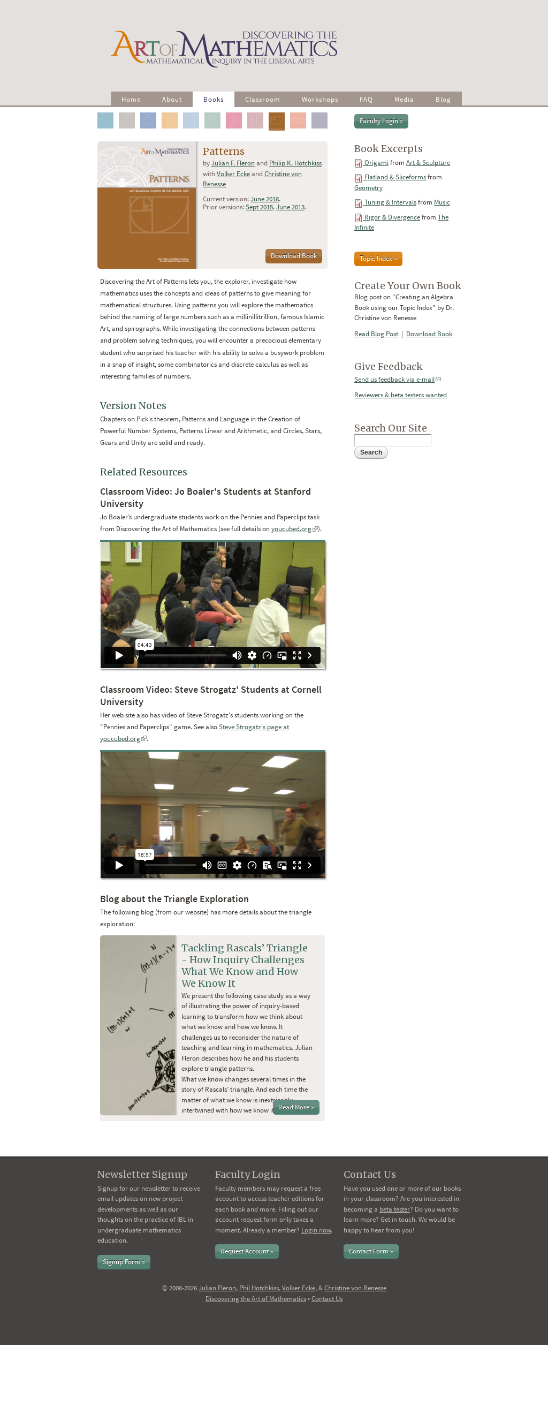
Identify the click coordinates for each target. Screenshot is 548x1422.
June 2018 (264, 198)
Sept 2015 (259, 206)
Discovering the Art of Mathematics (256, 1298)
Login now (316, 1230)
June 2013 (290, 206)
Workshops (320, 99)
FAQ (366, 99)
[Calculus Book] (129, 112)
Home (131, 99)
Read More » (296, 1106)
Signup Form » (124, 1261)
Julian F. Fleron (233, 163)
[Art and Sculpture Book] (107, 112)
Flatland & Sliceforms (395, 176)
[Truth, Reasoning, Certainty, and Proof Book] (321, 112)
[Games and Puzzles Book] (171, 112)
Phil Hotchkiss (259, 1287)
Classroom (262, 99)
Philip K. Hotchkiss (295, 163)
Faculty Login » (381, 120)
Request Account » (246, 1250)
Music (442, 202)
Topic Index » (378, 258)
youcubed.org (294, 528)
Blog (443, 99)
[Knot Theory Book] (214, 112)
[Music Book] (236, 112)
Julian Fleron (217, 1287)
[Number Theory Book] (257, 112)
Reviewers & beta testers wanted (400, 394)
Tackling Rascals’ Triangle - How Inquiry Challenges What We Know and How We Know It (244, 965)
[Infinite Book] (300, 112)
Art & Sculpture (428, 162)
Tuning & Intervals (390, 202)
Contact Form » (371, 1250)
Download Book (294, 255)
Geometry (368, 187)
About (172, 99)
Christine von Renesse (355, 1287)
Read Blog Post (376, 333)
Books (213, 99)
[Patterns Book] (278, 112)
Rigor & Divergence (392, 217)
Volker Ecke (233, 173)
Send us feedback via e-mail (397, 379)
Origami (376, 162)
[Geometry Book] (193, 112)
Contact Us (326, 1298)
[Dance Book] (150, 112)
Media (404, 99)
